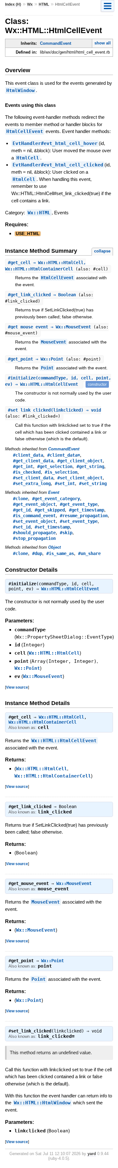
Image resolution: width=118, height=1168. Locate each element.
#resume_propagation (84, 515)
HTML (44, 4)
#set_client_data (33, 477)
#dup (37, 553)
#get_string (90, 466)
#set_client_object (80, 477)
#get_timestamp (86, 509)
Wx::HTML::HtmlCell (54, 653)
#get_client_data (33, 460)
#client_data (28, 455)
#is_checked (27, 472)
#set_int (65, 483)
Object (54, 547)
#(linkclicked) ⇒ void (54, 410)
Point (47, 367)
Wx (30, 4)
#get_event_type (79, 504)
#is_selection (61, 472)
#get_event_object (34, 504)
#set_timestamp (52, 526)
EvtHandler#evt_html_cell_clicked (58, 165)
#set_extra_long (32, 483)
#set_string (93, 483)
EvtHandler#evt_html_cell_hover (55, 143)
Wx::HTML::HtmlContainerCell (42, 722)
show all (102, 43)
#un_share (89, 553)
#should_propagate (34, 532)
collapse (102, 251)
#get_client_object (80, 460)
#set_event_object (34, 521)
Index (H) (13, 4)
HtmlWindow (20, 90)
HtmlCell (27, 158)
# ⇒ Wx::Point (37, 358)
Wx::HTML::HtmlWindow (42, 1103)
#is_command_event (34, 515)
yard (91, 1153)
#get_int (23, 466)
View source (17, 687)
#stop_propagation (34, 538)
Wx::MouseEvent (43, 676)
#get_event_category (56, 498)
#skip (66, 532)
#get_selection (54, 466)
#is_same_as (60, 553)
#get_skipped (50, 509)
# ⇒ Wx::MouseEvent (50, 326)
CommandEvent (55, 43)
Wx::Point (27, 668)
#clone (20, 498)
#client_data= (63, 455)
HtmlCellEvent (24, 131)
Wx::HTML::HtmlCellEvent (70, 588)
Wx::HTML (39, 213)
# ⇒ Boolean (43, 294)
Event (53, 492)
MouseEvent (53, 341)
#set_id (22, 526)
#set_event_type (79, 521)
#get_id (22, 509)
